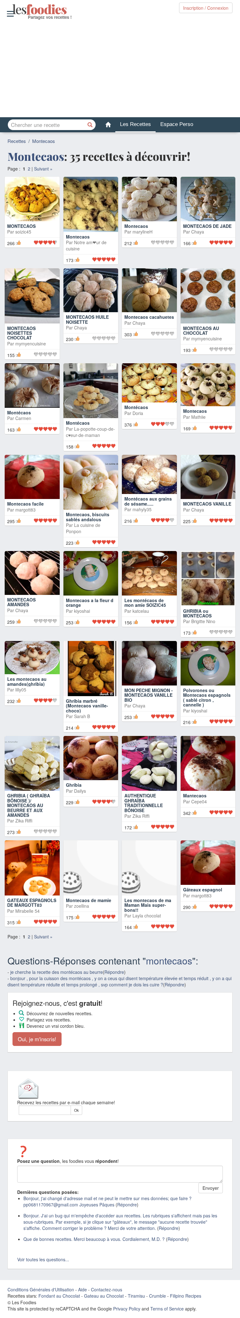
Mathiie (198, 417)
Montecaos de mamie (88, 900)
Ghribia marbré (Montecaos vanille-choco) (87, 706)
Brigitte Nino (203, 621)
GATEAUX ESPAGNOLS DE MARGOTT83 (31, 902)
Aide (82, 1289)
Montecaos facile (25, 504)
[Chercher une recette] (90, 124)
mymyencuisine (30, 343)
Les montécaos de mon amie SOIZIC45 (145, 602)
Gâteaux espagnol (202, 889)
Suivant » (43, 168)
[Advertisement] (120, 69)
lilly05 (20, 689)
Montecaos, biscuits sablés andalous (87, 516)
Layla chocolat (146, 915)
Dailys (80, 791)
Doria (137, 413)
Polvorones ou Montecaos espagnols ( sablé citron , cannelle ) (207, 697)
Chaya (197, 231)
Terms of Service (167, 1308)
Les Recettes (135, 124)
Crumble (157, 1296)
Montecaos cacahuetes (149, 317)
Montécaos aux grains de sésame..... (148, 501)
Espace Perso (176, 124)
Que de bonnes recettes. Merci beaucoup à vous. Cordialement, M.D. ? (94, 1239)
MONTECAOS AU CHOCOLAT (201, 330)
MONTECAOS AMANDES (21, 601)
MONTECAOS (21, 237)
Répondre (114, 972)
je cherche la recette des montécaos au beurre (56, 972)
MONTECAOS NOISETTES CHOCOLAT (21, 333)
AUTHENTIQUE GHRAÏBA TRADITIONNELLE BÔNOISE (143, 802)
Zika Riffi (23, 820)
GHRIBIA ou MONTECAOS (197, 613)
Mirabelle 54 (27, 911)
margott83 (25, 510)
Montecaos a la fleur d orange (89, 602)
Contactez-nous (106, 1289)
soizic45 (23, 242)
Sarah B (82, 716)
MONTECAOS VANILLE (207, 504)
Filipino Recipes (185, 1296)
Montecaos (43, 141)
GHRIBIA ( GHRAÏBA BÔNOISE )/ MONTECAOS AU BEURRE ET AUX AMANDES (28, 805)
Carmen (23, 418)
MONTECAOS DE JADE (207, 226)
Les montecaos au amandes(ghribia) (27, 681)
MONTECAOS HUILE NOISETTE (87, 319)
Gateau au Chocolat (104, 1296)
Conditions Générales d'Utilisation (41, 1289)
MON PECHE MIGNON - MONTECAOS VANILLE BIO (148, 695)
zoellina (81, 906)
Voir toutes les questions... (43, 1259)
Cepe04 (199, 801)
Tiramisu (136, 1296)
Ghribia (74, 785)
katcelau (140, 611)
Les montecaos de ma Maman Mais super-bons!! (147, 905)
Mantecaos (195, 795)
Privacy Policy (126, 1308)
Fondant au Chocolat (59, 1296)
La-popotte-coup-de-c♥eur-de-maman (90, 432)
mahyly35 (142, 509)
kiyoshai (82, 611)
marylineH (142, 231)
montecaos (169, 960)
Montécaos (19, 412)
